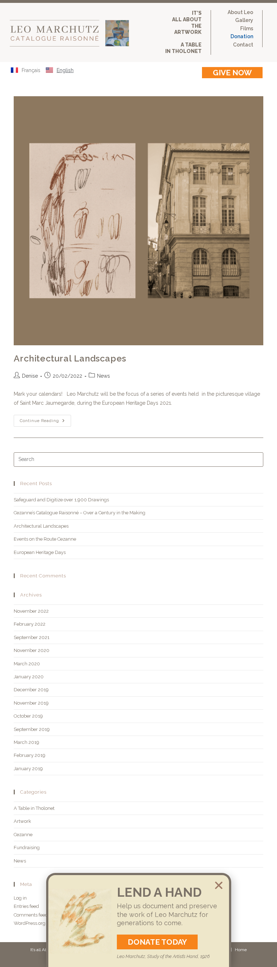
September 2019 (32, 729)
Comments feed (31, 915)
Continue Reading (45, 419)
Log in (20, 898)
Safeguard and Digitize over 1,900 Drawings (61, 499)
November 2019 (31, 703)
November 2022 (31, 611)
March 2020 (27, 663)
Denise (30, 376)
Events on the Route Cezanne (45, 539)
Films (246, 28)
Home (241, 949)
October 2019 (28, 716)
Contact (243, 45)
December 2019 (31, 689)
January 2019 (28, 768)
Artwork (22, 821)
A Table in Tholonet (183, 48)
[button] (219, 885)
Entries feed (26, 906)
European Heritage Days (40, 552)
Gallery (244, 20)
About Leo (240, 12)
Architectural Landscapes (70, 358)
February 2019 (29, 755)
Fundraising (27, 847)
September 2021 (31, 637)
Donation (241, 36)
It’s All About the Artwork (187, 22)
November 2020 (31, 650)
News (103, 376)
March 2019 (26, 742)
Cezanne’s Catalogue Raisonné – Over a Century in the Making (79, 512)
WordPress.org (29, 923)
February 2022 (29, 624)
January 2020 (29, 676)
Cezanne (23, 834)
